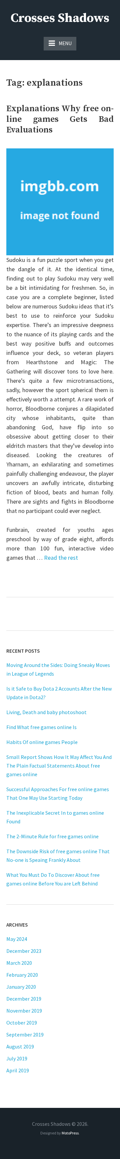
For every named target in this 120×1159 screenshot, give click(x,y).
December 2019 (23, 998)
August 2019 (20, 1046)
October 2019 (21, 1022)
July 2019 (16, 1058)
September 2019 (25, 1034)
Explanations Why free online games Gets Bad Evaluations (60, 119)
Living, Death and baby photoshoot (46, 712)
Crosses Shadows (60, 18)
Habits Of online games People (42, 742)
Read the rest (61, 557)
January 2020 (21, 986)
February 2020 (22, 974)
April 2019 (17, 1070)
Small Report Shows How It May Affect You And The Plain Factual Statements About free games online (59, 766)
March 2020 (19, 962)
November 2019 (24, 1010)
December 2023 (23, 951)
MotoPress (70, 1132)
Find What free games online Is (41, 727)
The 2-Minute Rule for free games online (52, 836)
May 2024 (16, 939)
